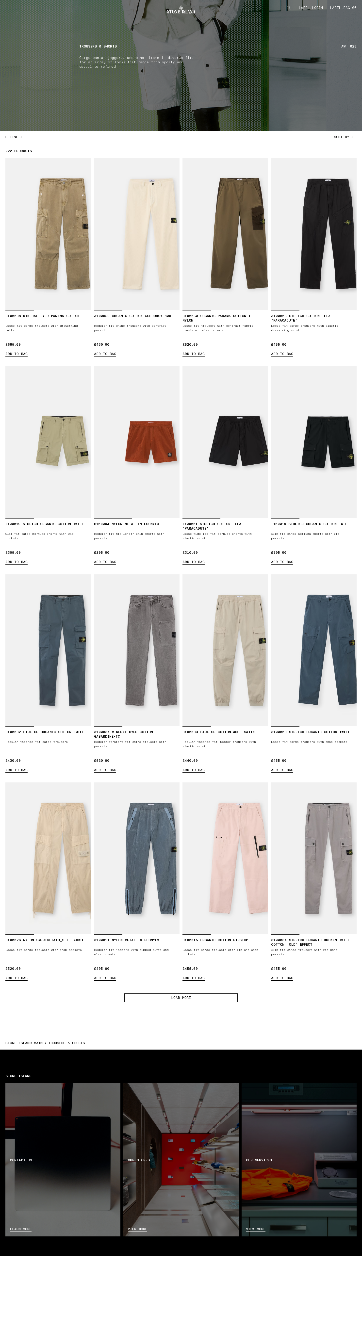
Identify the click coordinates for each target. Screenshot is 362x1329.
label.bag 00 (343, 8)
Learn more (21, 1229)
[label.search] (289, 8)
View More (255, 1229)
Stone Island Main (24, 1043)
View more (137, 1229)
